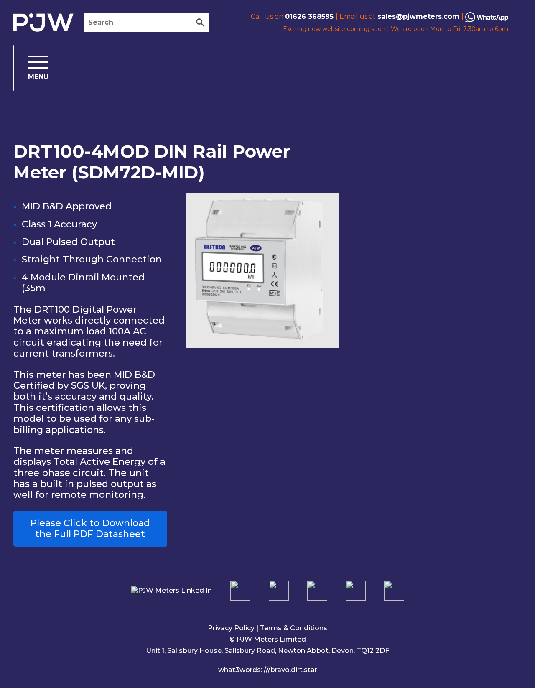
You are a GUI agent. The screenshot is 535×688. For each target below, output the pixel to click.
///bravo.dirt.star (290, 670)
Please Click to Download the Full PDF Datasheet (90, 528)
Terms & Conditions (293, 628)
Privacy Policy (231, 628)
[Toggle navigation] (31, 68)
